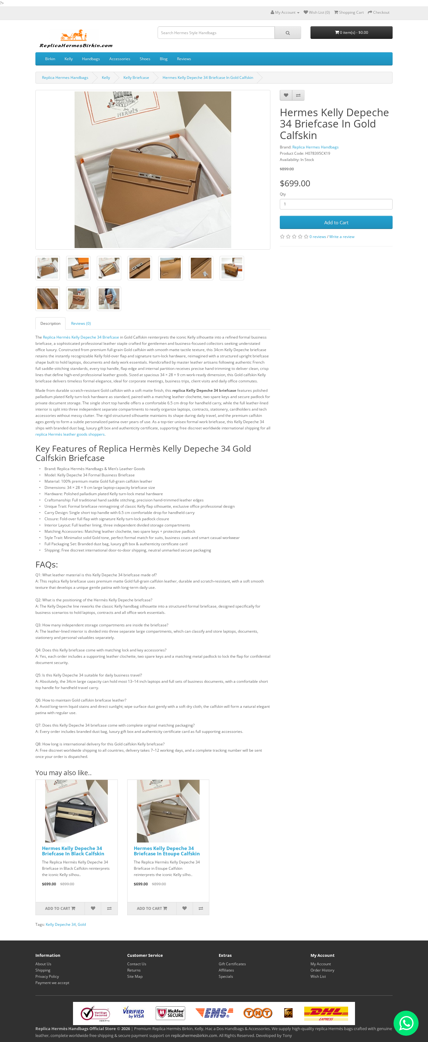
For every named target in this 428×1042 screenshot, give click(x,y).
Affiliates (226, 970)
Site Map (135, 976)
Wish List (318, 976)
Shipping (42, 970)
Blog (164, 58)
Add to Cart (336, 222)
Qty (283, 194)
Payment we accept (52, 982)
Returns (134, 970)
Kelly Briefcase (136, 77)
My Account (321, 964)
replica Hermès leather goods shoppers (70, 434)
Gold (82, 924)
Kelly (69, 58)
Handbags (91, 58)
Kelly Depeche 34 (61, 924)
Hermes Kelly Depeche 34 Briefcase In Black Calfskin (73, 851)
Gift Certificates (232, 964)
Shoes (145, 58)
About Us (43, 964)
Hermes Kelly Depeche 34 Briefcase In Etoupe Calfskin (167, 851)
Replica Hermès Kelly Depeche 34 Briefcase (81, 337)
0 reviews (318, 236)
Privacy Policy (47, 976)
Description (50, 323)
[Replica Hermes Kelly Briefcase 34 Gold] (47, 268)
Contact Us (136, 964)
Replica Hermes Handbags (65, 77)
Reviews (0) (81, 323)
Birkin (50, 58)
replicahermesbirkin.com (194, 1035)
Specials (226, 976)
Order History (322, 970)
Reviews (184, 58)
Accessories (119, 58)
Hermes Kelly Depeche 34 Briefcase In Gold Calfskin (208, 77)
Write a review (341, 236)
